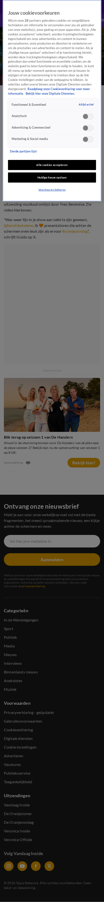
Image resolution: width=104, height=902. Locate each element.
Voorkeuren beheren (52, 189)
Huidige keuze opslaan (52, 177)
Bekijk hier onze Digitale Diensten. (50, 93)
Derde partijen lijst (23, 151)
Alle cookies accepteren (51, 164)
